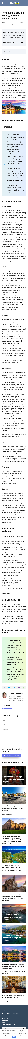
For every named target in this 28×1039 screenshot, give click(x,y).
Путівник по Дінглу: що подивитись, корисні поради (12, 916)
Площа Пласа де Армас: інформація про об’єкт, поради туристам (12, 808)
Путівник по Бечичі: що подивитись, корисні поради (13, 937)
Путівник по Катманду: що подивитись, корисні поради (13, 779)
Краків (8, 1013)
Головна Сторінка (7, 9)
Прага (17, 1013)
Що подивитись (6, 1018)
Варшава (13, 1013)
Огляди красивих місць (8, 1024)
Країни (15, 9)
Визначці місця (6, 1020)
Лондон (4, 1013)
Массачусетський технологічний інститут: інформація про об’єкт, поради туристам (13, 966)
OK (14, 1036)
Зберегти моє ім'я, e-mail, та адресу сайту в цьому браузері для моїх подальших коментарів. (14, 749)
